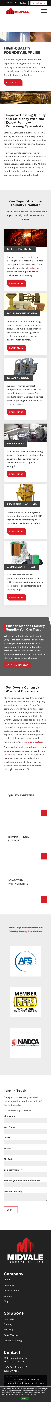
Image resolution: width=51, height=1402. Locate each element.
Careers (8, 1296)
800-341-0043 (12, 3)
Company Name (13, 1169)
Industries (9, 1285)
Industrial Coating (13, 1340)
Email (7, 1148)
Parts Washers (11, 1335)
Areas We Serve (11, 1290)
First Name (10, 1116)
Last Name (10, 1127)
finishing (8, 754)
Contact (23, 3)
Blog (6, 1301)
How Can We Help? (14, 1191)
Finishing (8, 1329)
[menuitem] (11, 2)
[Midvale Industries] (21, 11)
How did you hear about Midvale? (22, 1180)
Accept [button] (24, 1398)
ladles (32, 268)
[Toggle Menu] (44, 11)
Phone (7, 1137)
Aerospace (9, 1319)
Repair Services (39, 3)
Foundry (8, 1324)
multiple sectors (34, 742)
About (7, 1279)
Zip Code (9, 1159)
